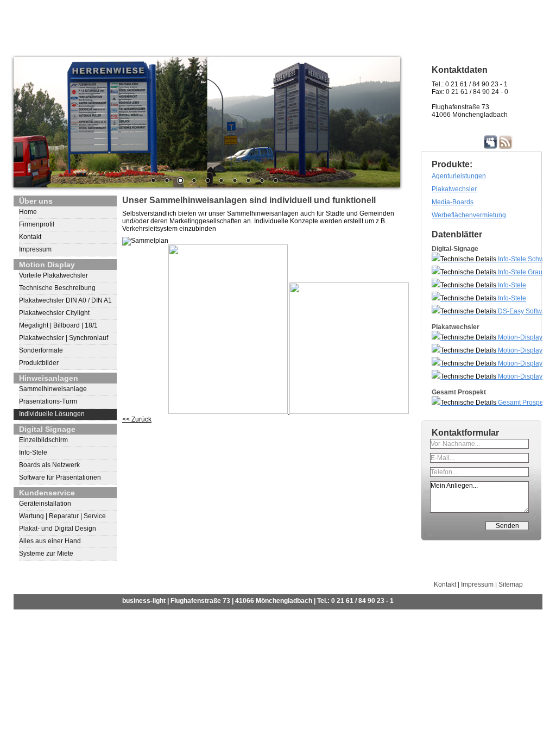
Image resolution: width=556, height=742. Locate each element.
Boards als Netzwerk (49, 465)
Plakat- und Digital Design (57, 528)
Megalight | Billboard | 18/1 (58, 325)
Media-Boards (452, 202)
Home (28, 212)
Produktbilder (39, 363)
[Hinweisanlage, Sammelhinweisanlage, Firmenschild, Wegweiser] (207, 122)
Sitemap (510, 584)
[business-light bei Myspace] (490, 142)
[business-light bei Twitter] (475, 142)
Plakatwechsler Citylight (54, 313)
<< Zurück (136, 419)
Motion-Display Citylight (487, 339)
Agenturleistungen (459, 176)
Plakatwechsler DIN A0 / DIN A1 (65, 300)
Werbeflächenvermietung (469, 215)
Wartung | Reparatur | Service (62, 516)
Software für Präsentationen (60, 477)
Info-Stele (33, 452)
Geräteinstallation (45, 503)
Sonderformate (41, 350)
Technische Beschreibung (57, 288)
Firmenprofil (36, 224)
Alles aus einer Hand (50, 541)
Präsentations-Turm (48, 401)
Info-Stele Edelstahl (479, 299)
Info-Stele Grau (519, 272)
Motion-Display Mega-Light (487, 378)
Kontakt (30, 237)
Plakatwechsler (454, 189)
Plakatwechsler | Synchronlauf (63, 338)
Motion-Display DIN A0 (487, 352)
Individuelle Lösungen (52, 414)
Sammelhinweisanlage (53, 389)
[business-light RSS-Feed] (506, 142)
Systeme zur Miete (46, 553)
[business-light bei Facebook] (460, 142)
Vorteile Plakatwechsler (53, 275)
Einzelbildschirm (43, 440)
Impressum (35, 249)
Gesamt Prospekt (522, 402)
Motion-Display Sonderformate (487, 365)
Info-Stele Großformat (479, 286)
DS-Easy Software (524, 311)
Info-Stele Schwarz (524, 259)
